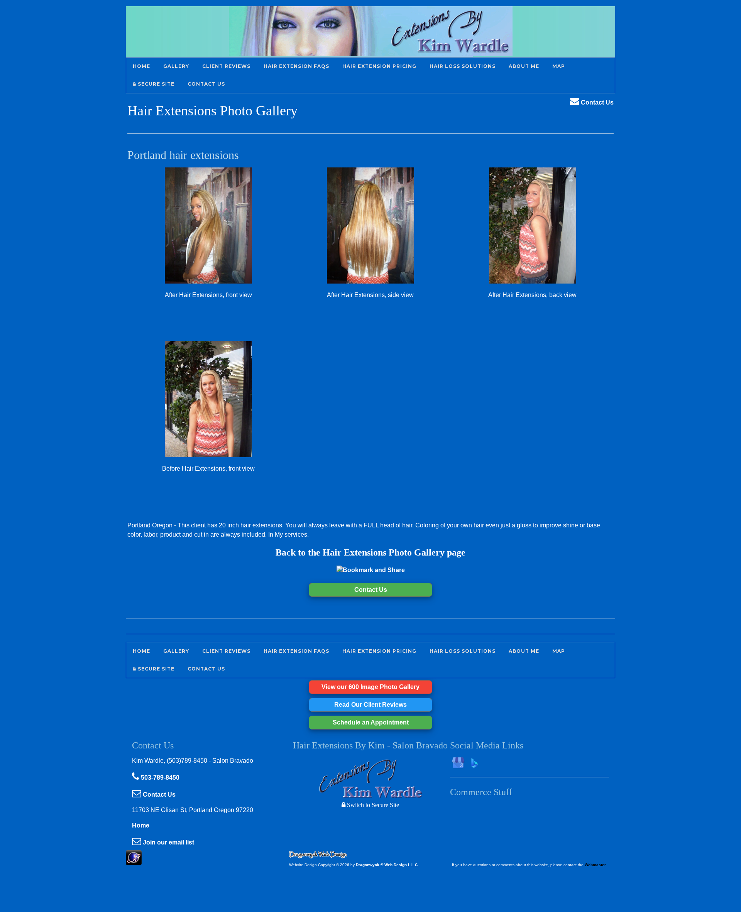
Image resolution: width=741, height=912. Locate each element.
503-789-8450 (159, 777)
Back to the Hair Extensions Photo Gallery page (370, 552)
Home (140, 825)
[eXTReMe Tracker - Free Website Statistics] (134, 861)
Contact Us (596, 102)
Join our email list (167, 842)
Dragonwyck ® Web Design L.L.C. (387, 865)
